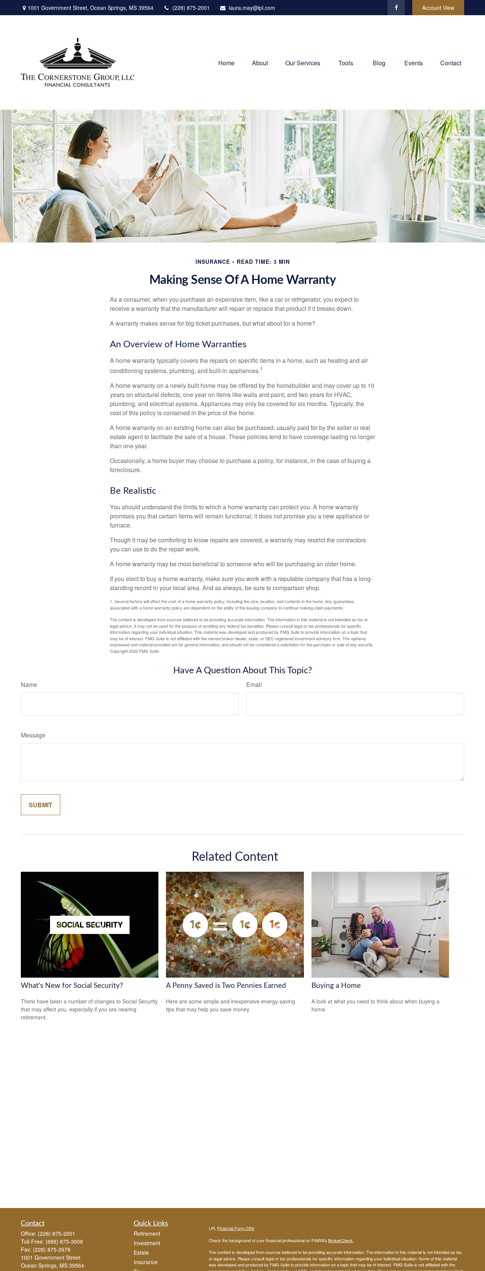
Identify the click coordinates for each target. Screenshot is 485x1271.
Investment (147, 1243)
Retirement (147, 1233)
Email (254, 684)
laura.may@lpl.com (252, 7)
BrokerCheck (340, 1240)
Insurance (146, 1262)
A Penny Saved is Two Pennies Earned (226, 985)
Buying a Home (336, 985)
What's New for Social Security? (72, 985)
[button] (226, 62)
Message (33, 735)
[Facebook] (396, 7)
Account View (438, 7)
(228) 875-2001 (191, 7)
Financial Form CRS (235, 1228)
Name (29, 684)
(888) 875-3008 (64, 1241)
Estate (141, 1252)
